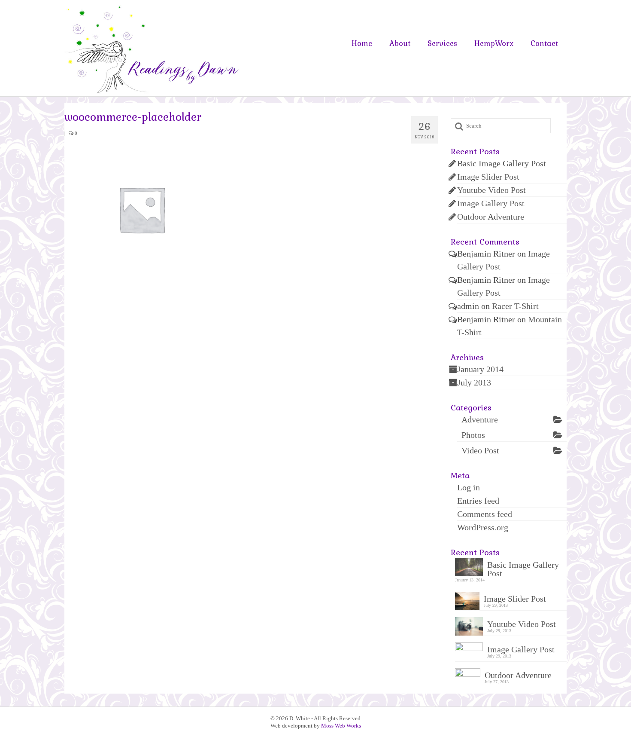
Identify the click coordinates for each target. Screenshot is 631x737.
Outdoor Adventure (490, 216)
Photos (473, 435)
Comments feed (484, 514)
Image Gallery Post (491, 203)
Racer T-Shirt (515, 306)
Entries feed (478, 500)
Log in (468, 487)
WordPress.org (482, 527)
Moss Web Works (341, 725)
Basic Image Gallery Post (501, 163)
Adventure (479, 419)
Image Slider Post (488, 176)
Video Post (480, 450)
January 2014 (480, 369)
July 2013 (474, 382)
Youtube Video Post (491, 190)
